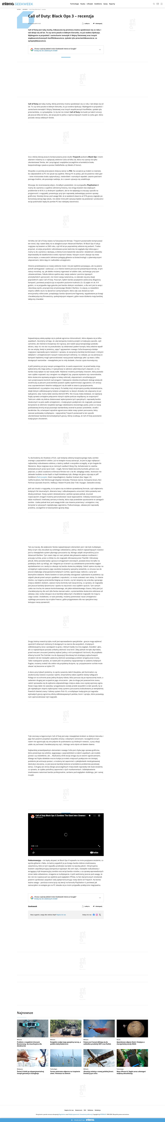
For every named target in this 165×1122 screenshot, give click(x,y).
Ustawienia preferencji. (86, 1114)
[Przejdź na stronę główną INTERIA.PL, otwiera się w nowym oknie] (8, 3)
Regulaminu (62, 1114)
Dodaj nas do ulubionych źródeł (55, 51)
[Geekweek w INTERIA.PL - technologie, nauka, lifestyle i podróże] (24, 3)
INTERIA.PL (103, 1114)
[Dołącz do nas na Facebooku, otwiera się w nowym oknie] (93, 915)
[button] (74, 4)
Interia (19, 9)
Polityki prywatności (73, 1114)
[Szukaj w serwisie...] (154, 4)
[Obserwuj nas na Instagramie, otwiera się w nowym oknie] (96, 915)
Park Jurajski (42, 477)
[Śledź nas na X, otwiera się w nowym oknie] (99, 915)
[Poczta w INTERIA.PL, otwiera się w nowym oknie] (158, 4)
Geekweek (25, 9)
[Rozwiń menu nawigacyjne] (161, 4)
